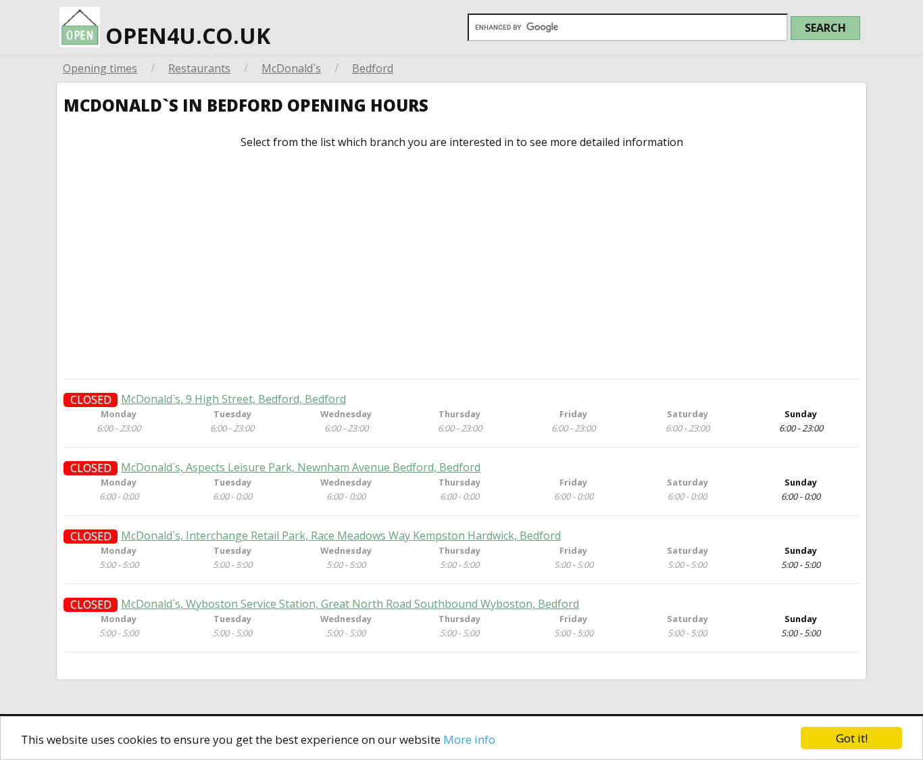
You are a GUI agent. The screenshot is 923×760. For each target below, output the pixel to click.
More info (469, 739)
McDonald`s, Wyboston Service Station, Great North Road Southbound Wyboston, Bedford (350, 604)
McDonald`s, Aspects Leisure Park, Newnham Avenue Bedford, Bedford (300, 467)
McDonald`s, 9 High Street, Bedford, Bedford (233, 399)
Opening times (100, 68)
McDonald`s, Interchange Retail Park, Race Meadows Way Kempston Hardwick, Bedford (341, 535)
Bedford (372, 68)
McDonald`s (291, 68)
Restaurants (199, 68)
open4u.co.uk (185, 35)
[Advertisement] (461, 263)
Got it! (852, 738)
